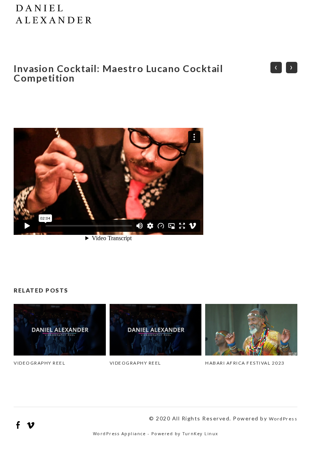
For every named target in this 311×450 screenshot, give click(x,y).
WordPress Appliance (119, 433)
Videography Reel (39, 363)
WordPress (283, 419)
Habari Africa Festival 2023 (245, 363)
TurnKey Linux (200, 433)
